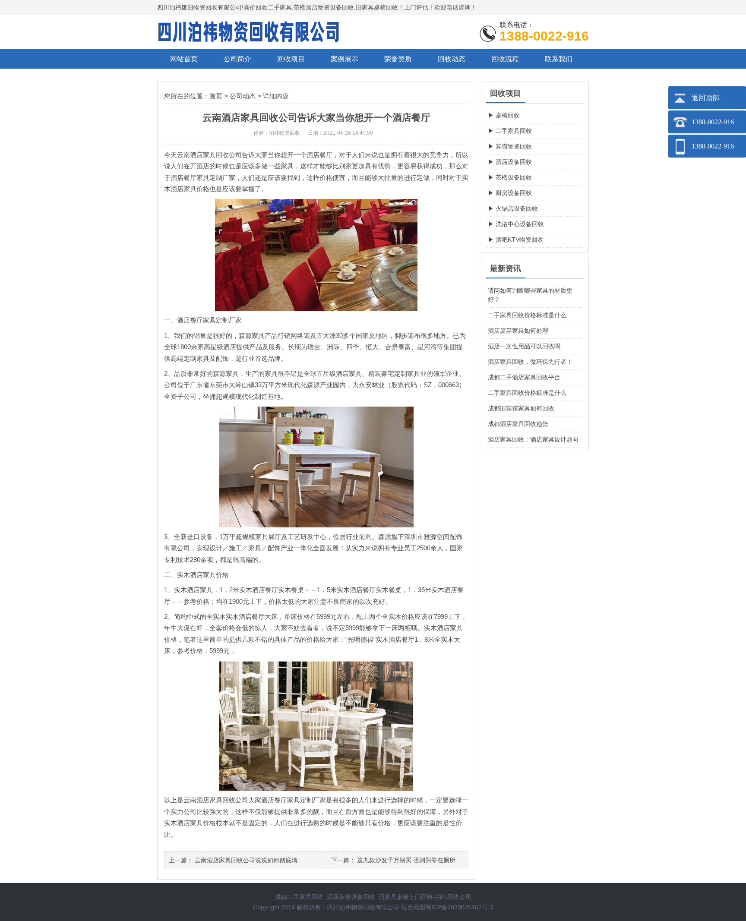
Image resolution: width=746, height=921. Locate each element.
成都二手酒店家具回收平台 (524, 377)
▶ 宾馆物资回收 (510, 146)
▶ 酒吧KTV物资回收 (516, 239)
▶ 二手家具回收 (510, 130)
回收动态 (451, 59)
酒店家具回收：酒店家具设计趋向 (533, 439)
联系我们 (558, 59)
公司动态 (243, 96)
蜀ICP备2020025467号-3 (459, 907)
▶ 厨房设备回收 (510, 192)
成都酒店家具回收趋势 (518, 423)
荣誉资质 (398, 59)
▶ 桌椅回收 (504, 115)
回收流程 (505, 59)
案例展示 (344, 59)
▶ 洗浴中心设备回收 (516, 224)
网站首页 (184, 59)
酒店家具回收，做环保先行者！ (530, 361)
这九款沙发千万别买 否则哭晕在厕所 (406, 860)
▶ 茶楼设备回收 (510, 177)
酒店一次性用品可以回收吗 (524, 346)
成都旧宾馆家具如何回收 (521, 408)
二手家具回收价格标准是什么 (527, 315)
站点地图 (413, 907)
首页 (215, 96)
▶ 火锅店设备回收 (513, 208)
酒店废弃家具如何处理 (518, 330)
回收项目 (291, 59)
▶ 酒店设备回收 (510, 161)
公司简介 (237, 59)
